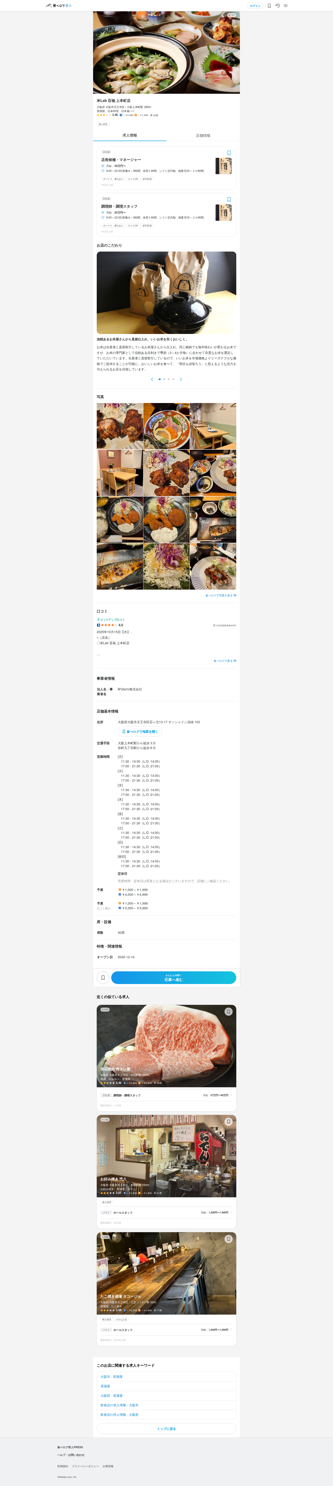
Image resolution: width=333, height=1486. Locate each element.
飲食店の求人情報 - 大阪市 (119, 1405)
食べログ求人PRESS (70, 1447)
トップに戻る (166, 1428)
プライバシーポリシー (85, 1466)
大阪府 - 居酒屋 (112, 1395)
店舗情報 (203, 135)
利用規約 (62, 1466)
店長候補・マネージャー (121, 159)
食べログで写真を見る (219, 595)
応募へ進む (174, 978)
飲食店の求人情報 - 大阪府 (119, 1414)
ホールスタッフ (123, 1212)
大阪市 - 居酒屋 (112, 1376)
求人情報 (130, 135)
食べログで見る (223, 661)
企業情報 (108, 1466)
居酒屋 (105, 1386)
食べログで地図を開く (142, 731)
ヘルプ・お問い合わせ (70, 1455)
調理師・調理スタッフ (119, 206)
